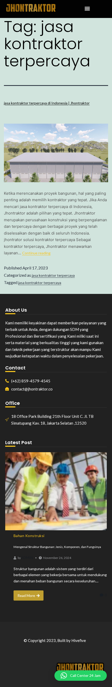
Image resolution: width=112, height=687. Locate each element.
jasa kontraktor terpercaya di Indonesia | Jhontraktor (47, 103)
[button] (87, 8)
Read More (26, 595)
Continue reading (36, 253)
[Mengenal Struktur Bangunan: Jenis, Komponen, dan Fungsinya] (56, 491)
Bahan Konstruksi (29, 535)
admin (27, 557)
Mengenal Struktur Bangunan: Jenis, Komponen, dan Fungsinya (57, 547)
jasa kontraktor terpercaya (53, 275)
